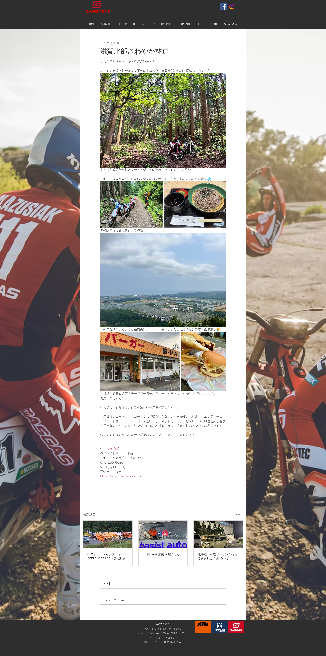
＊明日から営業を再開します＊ (162, 557)
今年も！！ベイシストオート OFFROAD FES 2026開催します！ (107, 557)
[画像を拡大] (131, 204)
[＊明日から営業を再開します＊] (163, 534)
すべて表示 (237, 514)
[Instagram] (232, 6)
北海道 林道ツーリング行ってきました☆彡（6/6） (217, 557)
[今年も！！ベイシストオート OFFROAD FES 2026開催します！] (107, 534)
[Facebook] (223, 6)
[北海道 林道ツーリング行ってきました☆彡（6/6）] (218, 534)
